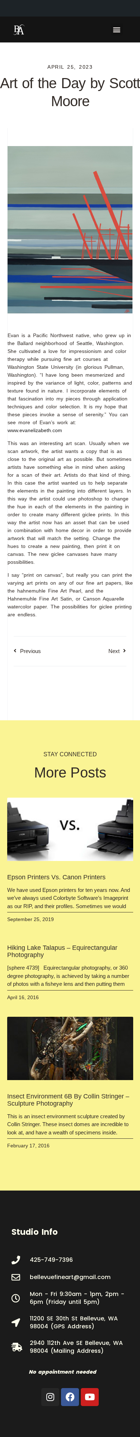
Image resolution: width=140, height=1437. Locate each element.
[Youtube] (90, 1397)
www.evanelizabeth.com (35, 430)
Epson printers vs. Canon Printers (56, 877)
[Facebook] (70, 1397)
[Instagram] (50, 1397)
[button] (117, 29)
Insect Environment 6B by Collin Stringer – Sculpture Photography (68, 1100)
